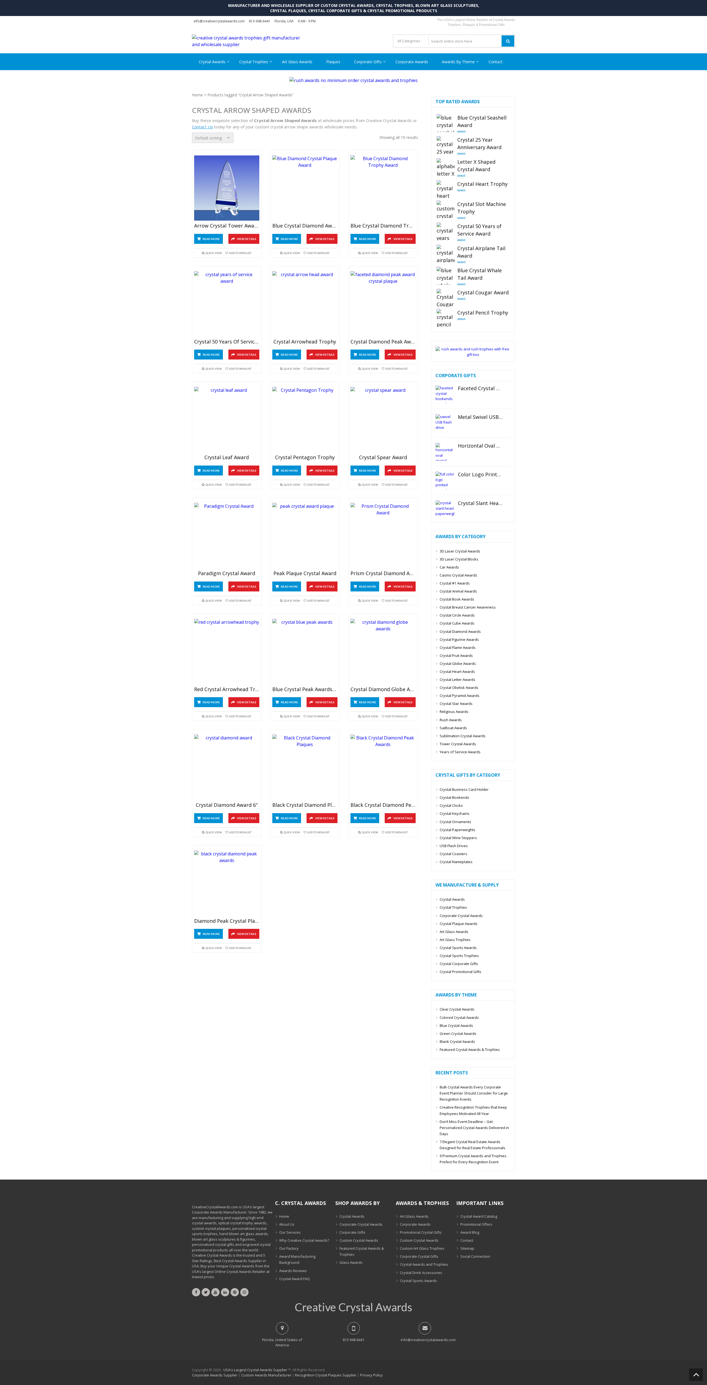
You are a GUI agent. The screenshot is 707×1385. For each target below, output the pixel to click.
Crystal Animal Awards (458, 591)
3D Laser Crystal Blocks (459, 559)
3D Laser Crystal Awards (460, 551)
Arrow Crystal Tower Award (226, 226)
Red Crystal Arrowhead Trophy (226, 689)
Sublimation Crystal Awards (463, 735)
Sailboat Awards (453, 727)
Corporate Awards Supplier (215, 1375)
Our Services (290, 1232)
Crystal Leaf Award (226, 457)
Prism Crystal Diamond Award (383, 573)
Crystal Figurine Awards (459, 639)
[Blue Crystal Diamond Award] (304, 188)
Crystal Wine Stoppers (458, 837)
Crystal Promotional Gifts (460, 971)
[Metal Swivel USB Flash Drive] (445, 423)
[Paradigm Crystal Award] (226, 535)
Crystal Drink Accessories (421, 1272)
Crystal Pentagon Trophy (305, 457)
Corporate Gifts (368, 61)
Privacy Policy (371, 1375)
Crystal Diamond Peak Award (383, 342)
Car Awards (449, 567)
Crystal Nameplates (456, 861)
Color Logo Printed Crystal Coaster (480, 475)
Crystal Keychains (454, 813)
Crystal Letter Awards (457, 679)
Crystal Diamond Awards (460, 631)
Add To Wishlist (240, 253)
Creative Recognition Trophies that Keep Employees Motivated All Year (473, 1110)
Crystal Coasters (453, 853)
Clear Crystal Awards (457, 1009)
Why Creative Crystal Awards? (304, 1240)
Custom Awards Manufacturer (266, 1375)
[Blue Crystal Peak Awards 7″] (304, 651)
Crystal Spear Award (383, 457)
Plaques (333, 61)
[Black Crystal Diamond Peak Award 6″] (383, 767)
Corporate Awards (411, 61)
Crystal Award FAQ (294, 1278)
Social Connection (475, 1256)
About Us (286, 1224)
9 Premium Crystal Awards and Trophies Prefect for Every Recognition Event (473, 1158)
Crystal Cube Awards (457, 623)
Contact (496, 61)
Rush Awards (451, 719)
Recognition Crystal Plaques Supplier (326, 1375)
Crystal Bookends (454, 797)
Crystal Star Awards (456, 703)
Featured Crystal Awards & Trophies (470, 1049)
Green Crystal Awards (458, 1033)
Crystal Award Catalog (478, 1216)
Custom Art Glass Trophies (422, 1248)
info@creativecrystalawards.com (219, 21)
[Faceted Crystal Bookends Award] (445, 394)
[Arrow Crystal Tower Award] (226, 188)
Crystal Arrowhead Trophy (304, 342)
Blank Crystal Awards (457, 1041)
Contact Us (202, 126)
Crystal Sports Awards (458, 947)
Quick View (213, 253)
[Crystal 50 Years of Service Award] (226, 304)
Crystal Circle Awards (457, 615)
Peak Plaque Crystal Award (304, 573)
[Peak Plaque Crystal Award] (304, 535)
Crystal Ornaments (455, 821)
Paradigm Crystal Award (226, 573)
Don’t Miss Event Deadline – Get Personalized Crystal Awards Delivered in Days (474, 1127)
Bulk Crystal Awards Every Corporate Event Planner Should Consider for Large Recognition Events (474, 1093)
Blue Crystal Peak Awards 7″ (304, 689)
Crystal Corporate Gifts (459, 963)
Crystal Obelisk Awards (459, 687)
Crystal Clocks (451, 805)
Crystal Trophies (253, 61)
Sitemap (467, 1248)
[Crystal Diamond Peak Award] (383, 304)
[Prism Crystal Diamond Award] (383, 535)
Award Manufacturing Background (297, 1259)
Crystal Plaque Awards (459, 923)
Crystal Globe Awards (458, 663)
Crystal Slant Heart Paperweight (480, 503)
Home (197, 94)
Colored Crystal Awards (459, 1017)
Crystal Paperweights (457, 829)
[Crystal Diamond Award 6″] (226, 767)
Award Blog (469, 1232)
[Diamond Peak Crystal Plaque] (226, 883)
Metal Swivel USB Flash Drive (480, 417)
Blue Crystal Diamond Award (304, 226)
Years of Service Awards (460, 751)
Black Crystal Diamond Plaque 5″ (304, 805)
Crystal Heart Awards (457, 671)
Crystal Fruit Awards (456, 655)
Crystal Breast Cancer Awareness (468, 607)
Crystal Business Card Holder (464, 789)
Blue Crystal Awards (456, 1025)
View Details (246, 238)
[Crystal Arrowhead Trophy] (304, 304)
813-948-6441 (259, 21)
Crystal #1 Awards (455, 583)
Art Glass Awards (297, 61)
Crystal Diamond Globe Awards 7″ (383, 689)
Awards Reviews (293, 1270)
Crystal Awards (212, 61)
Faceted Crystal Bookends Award (480, 388)
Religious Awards (454, 711)
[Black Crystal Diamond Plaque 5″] (304, 767)
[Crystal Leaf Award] (226, 419)
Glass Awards (351, 1262)
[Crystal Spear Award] (383, 419)
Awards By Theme (458, 61)
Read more (211, 238)
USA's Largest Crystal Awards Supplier (255, 1369)
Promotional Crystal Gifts (421, 1232)
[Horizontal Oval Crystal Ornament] (445, 452)
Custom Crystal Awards (358, 1240)
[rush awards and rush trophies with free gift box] (473, 354)
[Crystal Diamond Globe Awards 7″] (383, 651)
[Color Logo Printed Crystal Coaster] (445, 481)
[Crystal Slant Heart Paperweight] (445, 509)
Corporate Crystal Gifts (419, 1256)
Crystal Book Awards (457, 599)
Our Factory (289, 1248)
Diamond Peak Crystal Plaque (226, 921)
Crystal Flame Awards (458, 647)
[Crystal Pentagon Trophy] (304, 419)
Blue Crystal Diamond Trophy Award (383, 226)
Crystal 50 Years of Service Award (226, 342)
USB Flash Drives (454, 845)
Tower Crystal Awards (458, 743)
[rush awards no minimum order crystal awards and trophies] (353, 80)
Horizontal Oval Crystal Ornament (480, 446)
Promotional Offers (476, 1224)
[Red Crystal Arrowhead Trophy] (226, 651)
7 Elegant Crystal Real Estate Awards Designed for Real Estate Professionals (472, 1144)
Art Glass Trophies (455, 939)
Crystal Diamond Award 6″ (227, 805)
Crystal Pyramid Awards (459, 695)
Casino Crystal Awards (458, 575)
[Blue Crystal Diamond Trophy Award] (383, 188)
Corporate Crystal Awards (461, 915)
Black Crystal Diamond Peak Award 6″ (383, 805)
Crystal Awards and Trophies (424, 1264)
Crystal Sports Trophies (459, 955)
